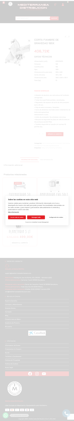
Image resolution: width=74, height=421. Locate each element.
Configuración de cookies (56, 217)
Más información (13, 212)
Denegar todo (36, 217)
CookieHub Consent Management (40, 222)
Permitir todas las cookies (17, 217)
